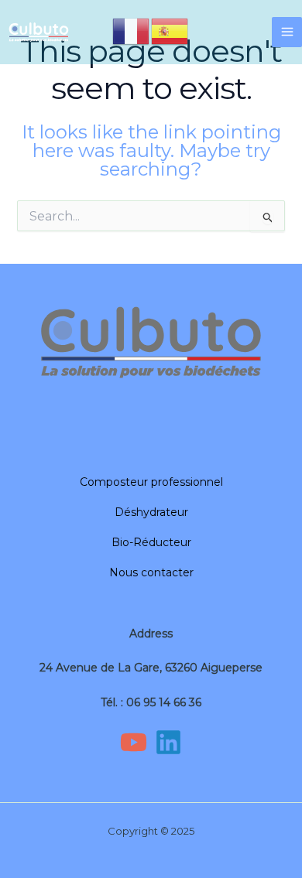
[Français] (131, 30)
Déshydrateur (151, 512)
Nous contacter (151, 572)
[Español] (170, 30)
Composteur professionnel (151, 482)
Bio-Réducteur (151, 542)
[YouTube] (133, 742)
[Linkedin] (168, 742)
